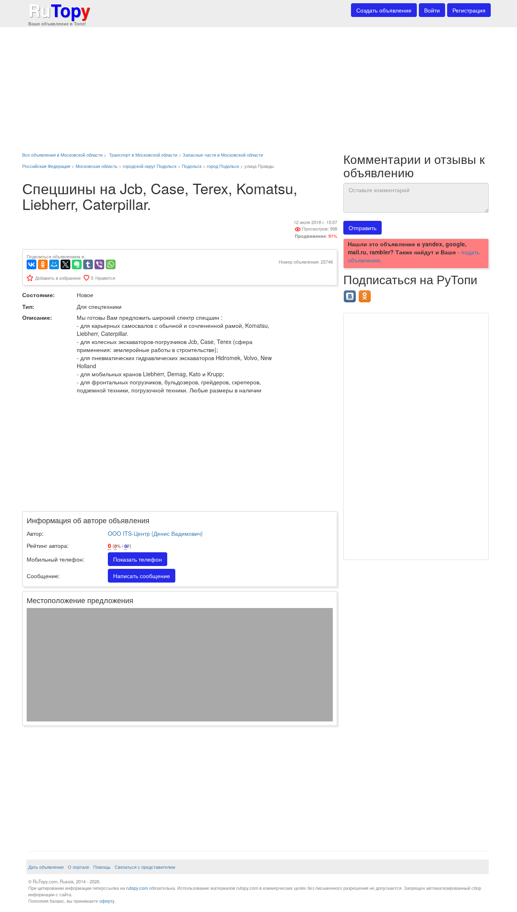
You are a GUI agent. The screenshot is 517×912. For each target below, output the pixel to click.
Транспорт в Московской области (143, 154)
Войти (432, 10)
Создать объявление (384, 10)
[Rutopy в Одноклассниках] (365, 294)
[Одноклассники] (43, 264)
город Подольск (223, 166)
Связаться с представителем (145, 867)
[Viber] (99, 264)
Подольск (192, 166)
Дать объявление (46, 867)
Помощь (102, 867)
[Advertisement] (258, 84)
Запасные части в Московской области (223, 154)
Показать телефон (137, 559)
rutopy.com (137, 888)
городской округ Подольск (150, 166)
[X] (65, 264)
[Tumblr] (88, 264)
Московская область (97, 166)
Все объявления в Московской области (62, 154)
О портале (78, 867)
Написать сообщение (141, 576)
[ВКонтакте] (31, 264)
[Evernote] (77, 264)
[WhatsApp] (111, 264)
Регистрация (468, 10)
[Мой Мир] (54, 264)
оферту (107, 900)
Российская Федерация (46, 166)
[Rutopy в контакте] (350, 294)
